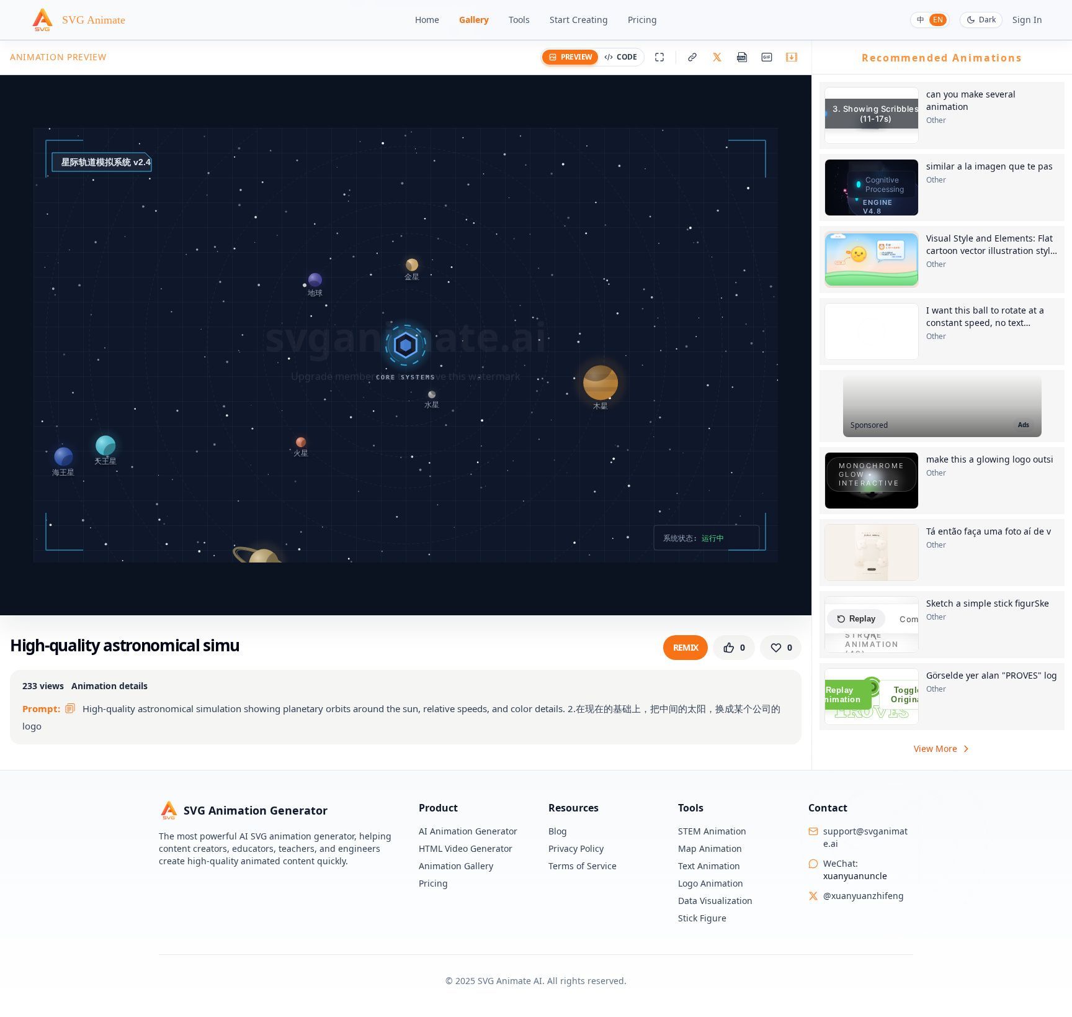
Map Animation (710, 848)
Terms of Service (582, 866)
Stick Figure (702, 918)
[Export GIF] (767, 57)
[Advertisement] (942, 406)
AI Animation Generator (468, 831)
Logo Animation (710, 883)
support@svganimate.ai (865, 837)
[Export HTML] (742, 57)
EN (938, 19)
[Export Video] (792, 57)
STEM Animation (712, 831)
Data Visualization (715, 900)
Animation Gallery (456, 866)
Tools (519, 19)
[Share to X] (717, 57)
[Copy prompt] (70, 708)
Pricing (642, 19)
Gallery (474, 19)
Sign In (1027, 19)
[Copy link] (692, 57)
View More (935, 748)
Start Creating (579, 19)
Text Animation (709, 866)
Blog (557, 831)
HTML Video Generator (465, 848)
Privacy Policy (576, 848)
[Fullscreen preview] (659, 57)
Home (427, 19)
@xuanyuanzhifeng (863, 896)
